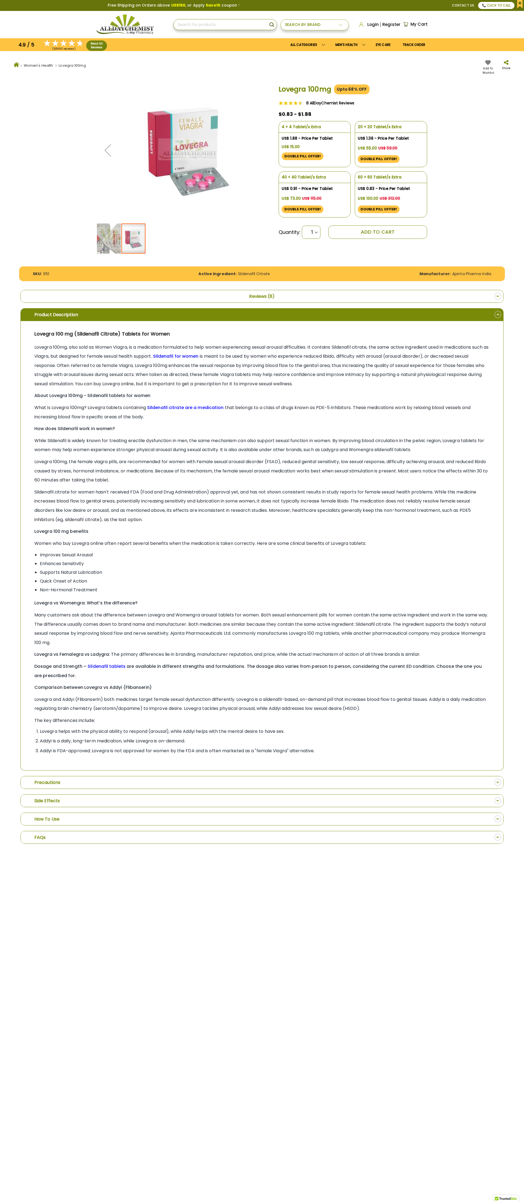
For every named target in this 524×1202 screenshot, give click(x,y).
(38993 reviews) (64, 49)
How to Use (46, 819)
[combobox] (225, 24)
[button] (108, 150)
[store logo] (125, 25)
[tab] (262, 296)
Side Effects (47, 801)
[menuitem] (349, 44)
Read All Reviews (97, 45)
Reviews (260, 296)
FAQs (40, 837)
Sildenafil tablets (107, 666)
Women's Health (38, 65)
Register (391, 24)
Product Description (56, 314)
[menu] (357, 44)
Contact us (463, 5)
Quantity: (290, 232)
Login (373, 24)
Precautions (47, 782)
